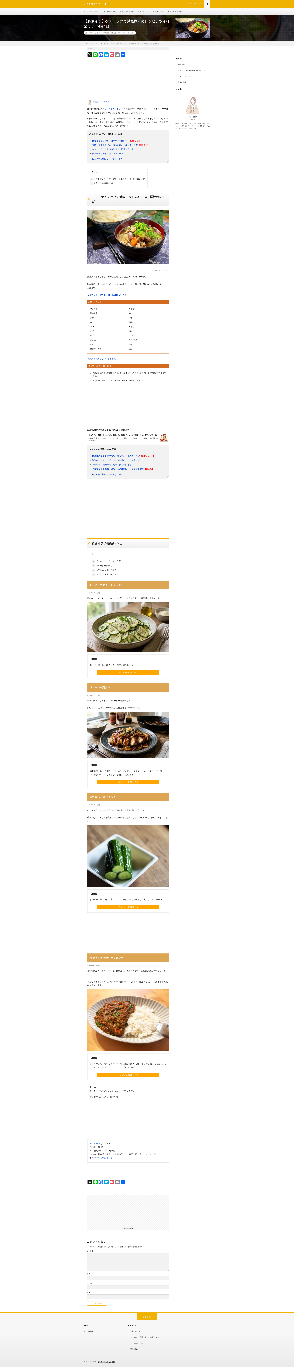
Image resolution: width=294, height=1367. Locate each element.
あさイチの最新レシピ (102, 183)
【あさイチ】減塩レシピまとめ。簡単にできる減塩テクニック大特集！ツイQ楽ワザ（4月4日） (123, 435)
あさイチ (130, 32)
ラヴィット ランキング (156, 11)
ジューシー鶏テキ (102, 565)
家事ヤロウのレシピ (127, 11)
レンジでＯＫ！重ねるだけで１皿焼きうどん (113, 149)
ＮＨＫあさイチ (111, 109)
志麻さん (141, 11)
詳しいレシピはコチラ (128, 672)
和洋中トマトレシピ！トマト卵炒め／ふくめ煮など (116, 460)
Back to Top (147, 1317)
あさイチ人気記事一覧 (102, 1158)
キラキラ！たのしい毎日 (106, 1362)
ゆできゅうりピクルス (104, 570)
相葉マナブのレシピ (175, 11)
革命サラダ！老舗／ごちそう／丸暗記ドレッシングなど (118, 468)
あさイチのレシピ (109, 11)
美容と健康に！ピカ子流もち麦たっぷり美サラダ (115, 145)
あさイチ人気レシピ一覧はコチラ (107, 159)
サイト (89, 1292)
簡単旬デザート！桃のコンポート (107, 153)
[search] (167, 48)
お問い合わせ (182, 64)
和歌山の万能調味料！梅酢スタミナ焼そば (111, 464)
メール (89, 1283)
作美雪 (193, 120)
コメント (90, 1251)
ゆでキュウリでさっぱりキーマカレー (109, 140)
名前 (88, 1274)
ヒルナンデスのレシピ (92, 11)
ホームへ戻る (88, 1331)
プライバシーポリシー (186, 76)
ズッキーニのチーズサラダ (107, 561)
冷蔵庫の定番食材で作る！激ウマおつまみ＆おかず (116, 456)
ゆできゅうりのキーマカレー (108, 574)
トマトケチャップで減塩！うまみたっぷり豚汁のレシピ (118, 178)
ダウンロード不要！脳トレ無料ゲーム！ (192, 70)
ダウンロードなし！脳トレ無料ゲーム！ (108, 295)
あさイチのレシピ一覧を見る (102, 359)
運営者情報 (182, 82)
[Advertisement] (128, 80)
